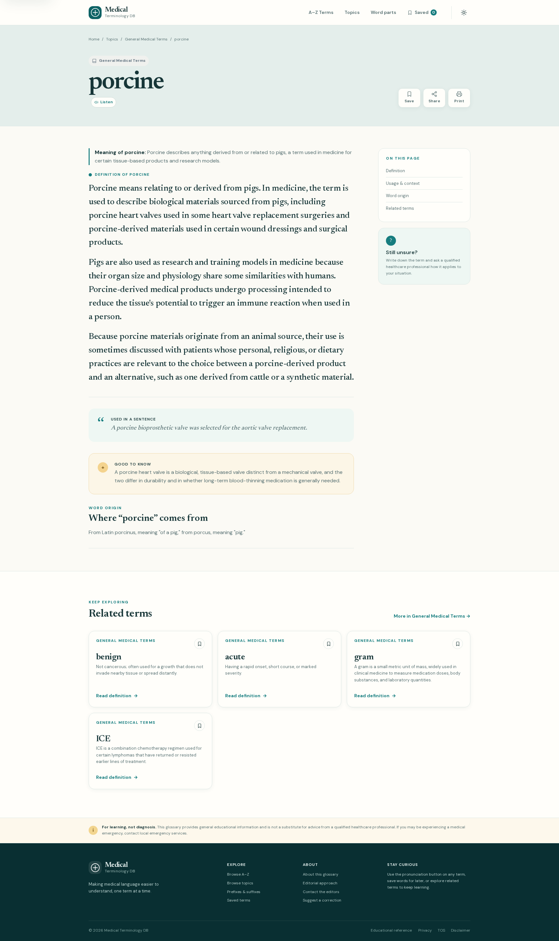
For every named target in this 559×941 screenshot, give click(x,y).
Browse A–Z (238, 874)
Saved (425, 12)
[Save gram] (457, 643)
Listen (106, 102)
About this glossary (320, 874)
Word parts (383, 12)
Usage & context (403, 183)
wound (253, 229)
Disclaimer (460, 930)
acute (235, 657)
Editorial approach (320, 883)
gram (364, 657)
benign (108, 657)
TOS (441, 930)
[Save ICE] (199, 725)
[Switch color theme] (463, 12)
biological (166, 202)
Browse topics (240, 883)
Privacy (425, 930)
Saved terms (238, 900)
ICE (103, 739)
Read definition (117, 696)
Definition (395, 171)
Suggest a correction (322, 900)
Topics (352, 12)
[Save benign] (199, 643)
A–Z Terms (321, 12)
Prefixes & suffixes (243, 891)
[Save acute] (328, 643)
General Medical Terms (146, 39)
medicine (289, 188)
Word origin (397, 195)
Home (94, 39)
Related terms (400, 208)
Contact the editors (321, 891)
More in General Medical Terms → (432, 616)
